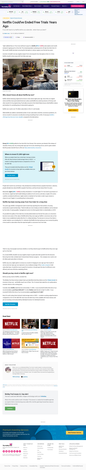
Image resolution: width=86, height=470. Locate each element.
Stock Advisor (40, 448)
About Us (25, 447)
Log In (78, 1)
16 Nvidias (43, 396)
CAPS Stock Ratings (61, 447)
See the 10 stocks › (10, 304)
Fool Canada (50, 449)
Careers (25, 449)
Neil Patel (12, 349)
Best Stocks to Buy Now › (77, 6)
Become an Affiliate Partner (75, 455)
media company (45, 265)
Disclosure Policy (23, 465)
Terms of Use (7, 465)
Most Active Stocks (77, 10)
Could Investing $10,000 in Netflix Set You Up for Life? (30, 333)
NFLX (37, 46)
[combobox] (12, 1)
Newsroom (25, 453)
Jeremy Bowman (32, 349)
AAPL (14, 191)
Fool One (39, 456)
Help (83, 1)
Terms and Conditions (66, 465)
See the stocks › (11, 175)
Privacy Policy (15, 465)
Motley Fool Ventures (73, 451)
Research (25, 451)
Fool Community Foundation (75, 453)
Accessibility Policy (33, 465)
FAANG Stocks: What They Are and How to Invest (30, 352)
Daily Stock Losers (79, 14)
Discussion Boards (63, 449)
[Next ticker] (72, 12)
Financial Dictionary (63, 453)
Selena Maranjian (13, 329)
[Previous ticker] (4, 12)
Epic (38, 450)
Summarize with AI (29, 37)
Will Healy (50, 349)
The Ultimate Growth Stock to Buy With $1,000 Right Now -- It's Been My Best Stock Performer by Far (11, 333)
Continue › (10, 408)
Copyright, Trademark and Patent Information (49, 465)
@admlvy (25, 376)
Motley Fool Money (39, 459)
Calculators (61, 451)
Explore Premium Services (16, 18)
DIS (8, 143)
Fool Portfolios (40, 454)
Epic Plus (39, 452)
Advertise (25, 457)
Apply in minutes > (73, 110)
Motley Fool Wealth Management (73, 449)
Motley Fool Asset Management (76, 446)
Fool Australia (50, 447)
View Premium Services (74, 432)
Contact (25, 455)
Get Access (66, 73)
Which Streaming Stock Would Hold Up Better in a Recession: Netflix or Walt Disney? (10, 353)
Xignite (13, 455)
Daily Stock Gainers (77, 13)
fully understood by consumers (33, 147)
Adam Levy (7, 33)
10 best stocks (51, 280)
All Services (39, 446)
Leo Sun (49, 329)
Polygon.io (18, 455)
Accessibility (70, 1)
